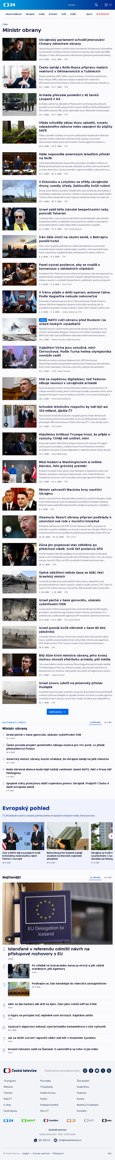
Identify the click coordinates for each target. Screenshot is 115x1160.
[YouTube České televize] (97, 1070)
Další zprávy (55, 711)
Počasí (43, 1098)
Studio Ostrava (47, 1092)
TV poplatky (46, 1086)
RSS (109, 1153)
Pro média (45, 1080)
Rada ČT (8, 1098)
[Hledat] (96, 5)
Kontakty (82, 1110)
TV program (10, 1080)
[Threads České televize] (109, 1070)
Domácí (53, 13)
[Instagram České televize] (85, 1070)
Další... (73, 13)
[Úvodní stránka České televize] (20, 1070)
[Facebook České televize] (91, 1070)
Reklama (8, 1086)
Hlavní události (14, 13)
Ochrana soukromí (41, 1153)
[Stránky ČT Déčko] (71, 1120)
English (26, 1153)
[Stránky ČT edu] (106, 1120)
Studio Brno (83, 1086)
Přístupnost (58, 1153)
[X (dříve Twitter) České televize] (103, 1070)
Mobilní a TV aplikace (87, 1104)
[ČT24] (9, 5)
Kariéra (80, 1098)
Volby (42, 13)
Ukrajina (30, 13)
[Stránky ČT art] (89, 1120)
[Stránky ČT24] (8, 1120)
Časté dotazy (10, 1110)
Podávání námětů (49, 1104)
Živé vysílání (83, 1080)
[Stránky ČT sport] (28, 1120)
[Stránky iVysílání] (51, 1120)
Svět (63, 13)
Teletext (8, 1092)
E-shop (7, 1104)
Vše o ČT (44, 1110)
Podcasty (81, 1092)
